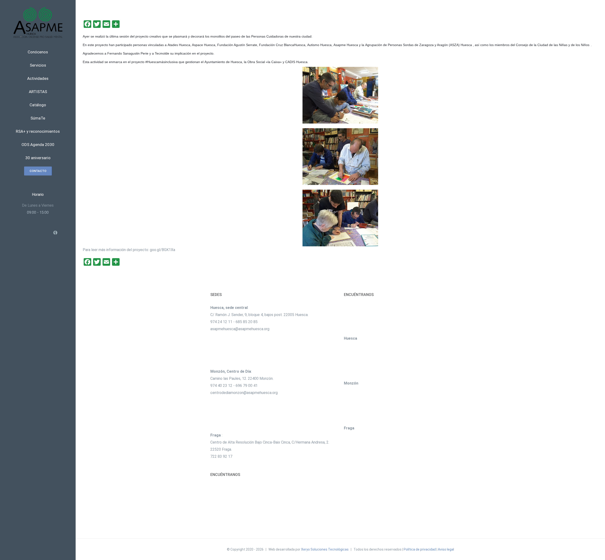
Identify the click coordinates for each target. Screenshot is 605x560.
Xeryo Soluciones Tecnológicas (325, 549)
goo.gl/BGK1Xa (162, 250)
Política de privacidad (420, 549)
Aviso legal (446, 549)
